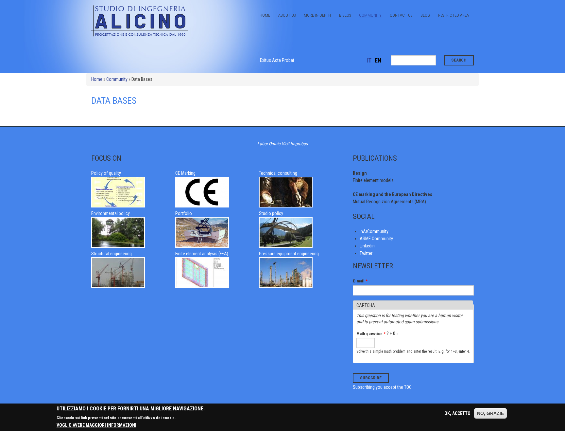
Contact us (401, 15)
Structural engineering (111, 253)
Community (370, 15)
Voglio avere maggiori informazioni (96, 425)
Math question (370, 333)
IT (369, 60)
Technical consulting (278, 173)
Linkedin (367, 245)
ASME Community (376, 238)
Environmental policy (110, 213)
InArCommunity (374, 231)
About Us (287, 15)
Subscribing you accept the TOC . (383, 387)
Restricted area (453, 15)
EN (378, 60)
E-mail (360, 280)
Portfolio (183, 213)
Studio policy (271, 213)
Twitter (366, 253)
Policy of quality (106, 173)
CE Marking (185, 173)
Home (265, 15)
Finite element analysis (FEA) (201, 253)
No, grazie (490, 413)
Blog (425, 15)
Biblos (345, 15)
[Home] (140, 36)
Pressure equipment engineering (289, 253)
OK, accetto (457, 413)
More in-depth (317, 15)
